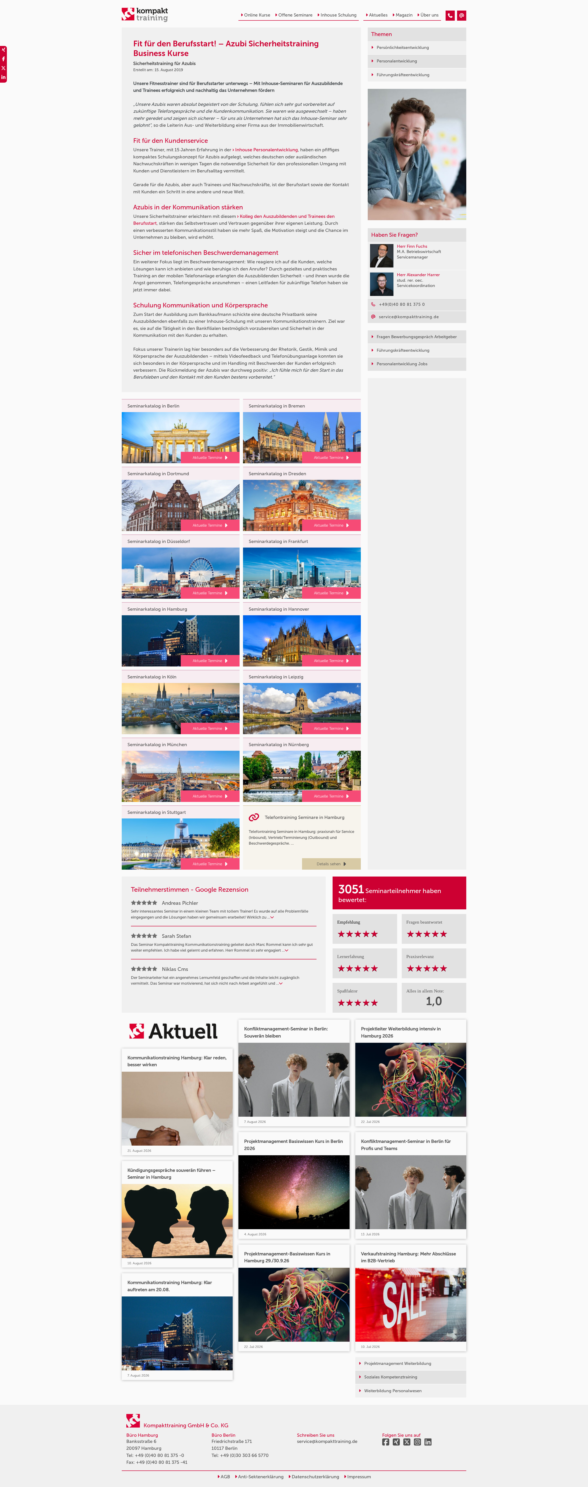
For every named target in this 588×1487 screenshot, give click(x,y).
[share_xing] (3, 50)
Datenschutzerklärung (315, 1476)
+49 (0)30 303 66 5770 (244, 1455)
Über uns (430, 15)
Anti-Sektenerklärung (260, 1476)
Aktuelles (378, 15)
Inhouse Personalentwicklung (266, 149)
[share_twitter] (3, 68)
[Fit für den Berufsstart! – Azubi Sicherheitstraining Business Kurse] (450, 16)
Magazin (404, 15)
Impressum (358, 1476)
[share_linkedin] (3, 78)
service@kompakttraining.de (327, 1441)
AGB (225, 1476)
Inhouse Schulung (338, 15)
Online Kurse (257, 15)
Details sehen (329, 864)
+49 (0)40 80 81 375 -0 (159, 1455)
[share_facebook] (3, 59)
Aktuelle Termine (207, 457)
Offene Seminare (295, 15)
